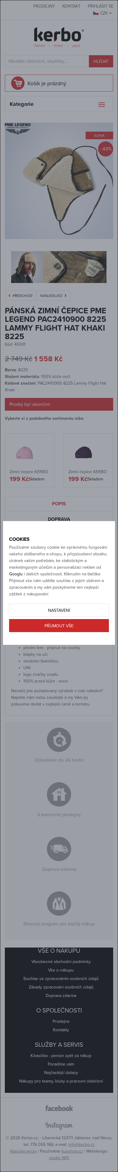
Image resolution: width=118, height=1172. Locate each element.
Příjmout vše (59, 625)
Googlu (16, 574)
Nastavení (59, 610)
